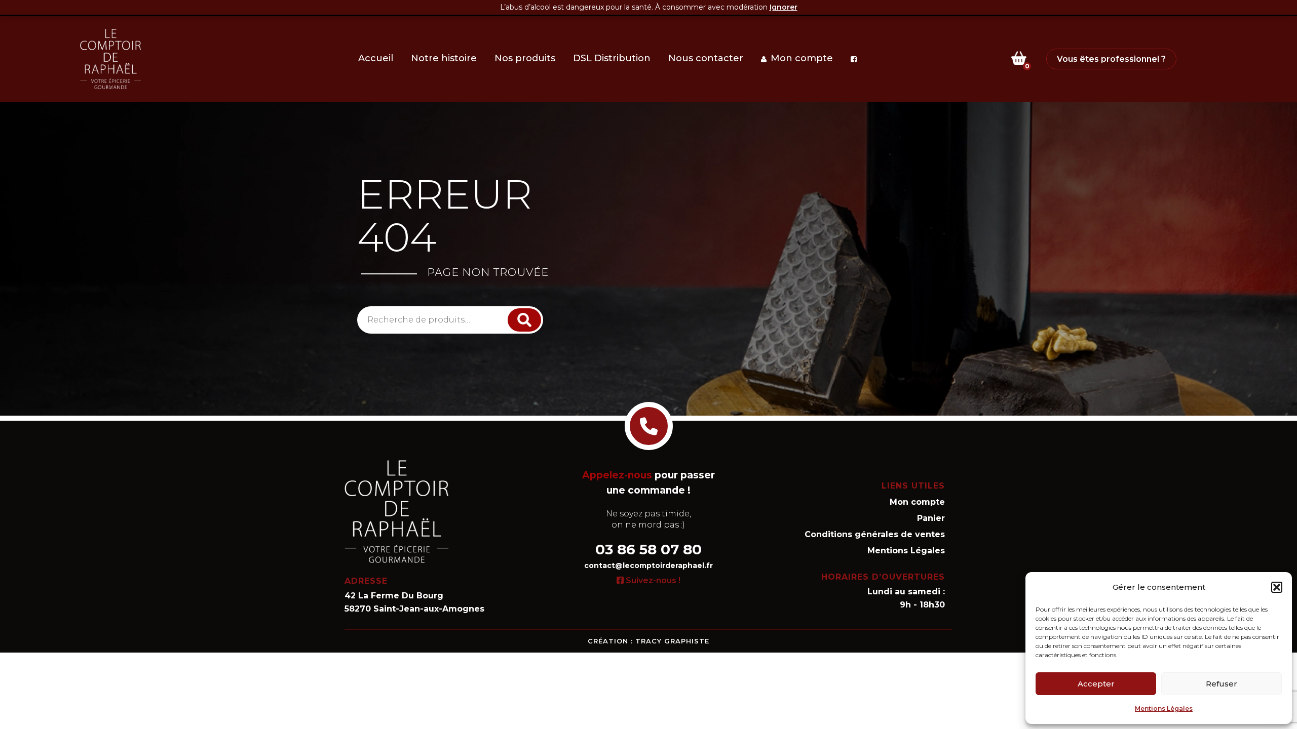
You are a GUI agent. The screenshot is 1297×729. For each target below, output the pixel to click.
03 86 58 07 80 (648, 549)
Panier (931, 518)
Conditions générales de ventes (875, 534)
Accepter (1096, 683)
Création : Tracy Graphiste (648, 641)
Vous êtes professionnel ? (1111, 59)
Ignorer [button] (783, 7)
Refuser (1221, 683)
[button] (1277, 587)
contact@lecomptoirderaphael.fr (648, 565)
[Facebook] (856, 59)
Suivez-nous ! (652, 580)
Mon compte (917, 502)
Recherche (525, 320)
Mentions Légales (1164, 708)
